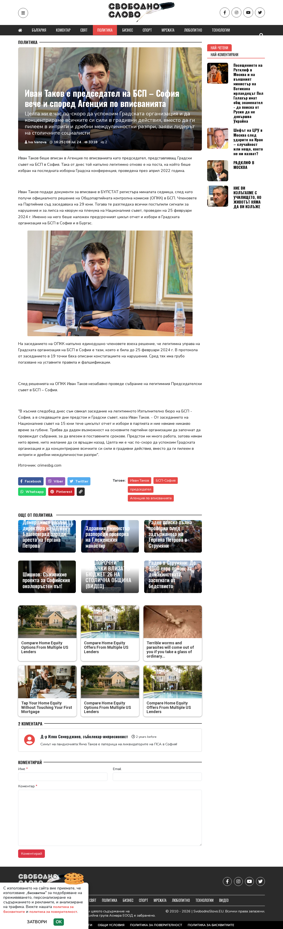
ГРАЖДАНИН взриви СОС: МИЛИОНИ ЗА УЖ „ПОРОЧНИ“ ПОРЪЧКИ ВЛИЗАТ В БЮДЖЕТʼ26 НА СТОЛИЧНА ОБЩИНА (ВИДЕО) (108, 568)
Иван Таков (139, 480)
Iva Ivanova (37, 142)
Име (23, 769)
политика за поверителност (53, 911)
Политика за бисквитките (211, 925)
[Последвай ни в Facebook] (225, 12)
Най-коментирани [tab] (224, 54)
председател (140, 489)
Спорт (147, 30)
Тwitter (81, 481)
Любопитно (193, 30)
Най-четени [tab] (219, 47)
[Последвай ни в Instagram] (236, 12)
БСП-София (166, 480)
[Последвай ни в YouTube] (248, 12)
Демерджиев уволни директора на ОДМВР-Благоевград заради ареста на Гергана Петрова (46, 533)
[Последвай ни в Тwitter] (260, 12)
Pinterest (64, 491)
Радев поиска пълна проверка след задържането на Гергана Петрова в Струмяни (170, 533)
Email (117, 769)
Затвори (37, 922)
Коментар (63, 30)
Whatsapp (35, 491)
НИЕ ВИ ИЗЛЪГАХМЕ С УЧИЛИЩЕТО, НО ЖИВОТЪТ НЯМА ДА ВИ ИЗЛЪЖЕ (247, 197)
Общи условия (111, 925)
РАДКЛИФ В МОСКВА (243, 165)
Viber (58, 481)
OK (59, 922)
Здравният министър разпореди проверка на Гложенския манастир (108, 536)
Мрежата (168, 30)
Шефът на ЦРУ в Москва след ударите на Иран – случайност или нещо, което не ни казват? (248, 141)
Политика (105, 30)
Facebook (33, 481)
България (39, 30)
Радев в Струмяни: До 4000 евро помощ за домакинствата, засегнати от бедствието (172, 574)
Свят (84, 30)
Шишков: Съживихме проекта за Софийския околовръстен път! (46, 580)
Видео (224, 900)
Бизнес (127, 30)
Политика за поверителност (156, 925)
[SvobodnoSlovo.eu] (44, 881)
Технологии (221, 30)
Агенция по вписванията (151, 498)
